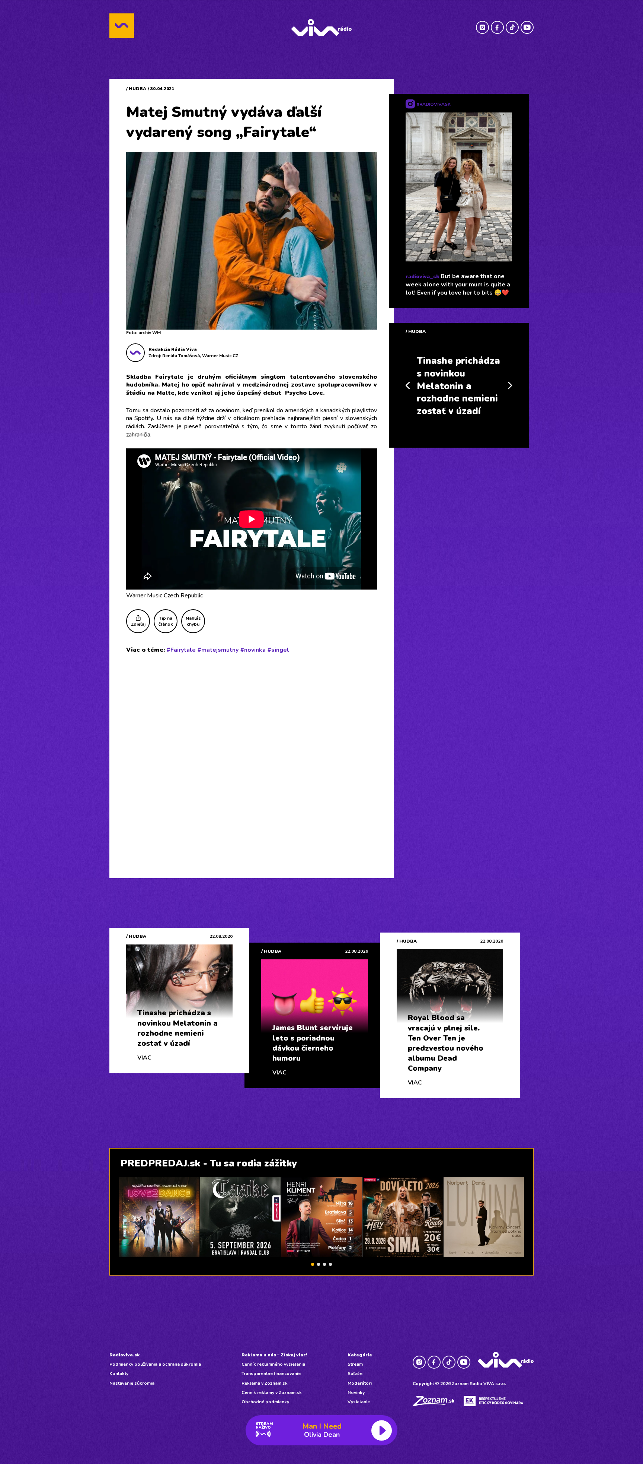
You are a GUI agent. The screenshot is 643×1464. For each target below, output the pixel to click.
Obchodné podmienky (265, 1402)
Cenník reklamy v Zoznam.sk (271, 1392)
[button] (312, 1264)
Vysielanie (359, 1402)
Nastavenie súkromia (131, 1383)
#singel (278, 650)
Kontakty (118, 1373)
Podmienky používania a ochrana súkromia (155, 1364)
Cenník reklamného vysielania (273, 1364)
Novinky (356, 1392)
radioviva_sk (422, 276)
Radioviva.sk (124, 1355)
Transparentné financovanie (271, 1373)
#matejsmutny (218, 650)
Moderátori (360, 1383)
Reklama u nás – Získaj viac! (274, 1355)
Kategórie (360, 1355)
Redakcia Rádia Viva (172, 349)
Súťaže (355, 1373)
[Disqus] (251, 757)
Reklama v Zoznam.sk (264, 1383)
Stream (355, 1364)
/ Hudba (136, 89)
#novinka (253, 650)
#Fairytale (181, 650)
